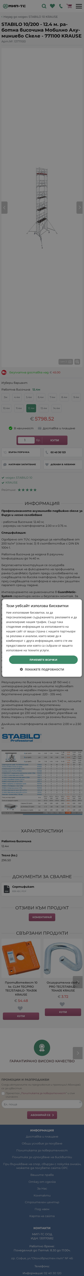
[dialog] (42, 638)
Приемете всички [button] (43, 659)
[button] (42, 669)
